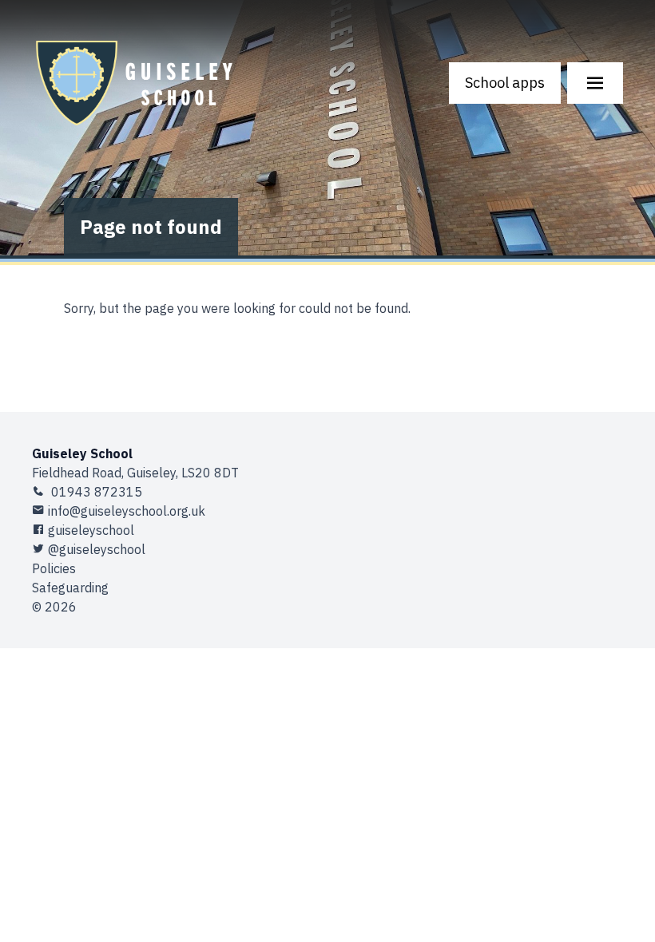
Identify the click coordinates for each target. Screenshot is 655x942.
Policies (54, 568)
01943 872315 (95, 492)
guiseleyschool (91, 530)
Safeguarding (70, 588)
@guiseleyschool (96, 549)
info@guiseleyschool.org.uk (126, 511)
